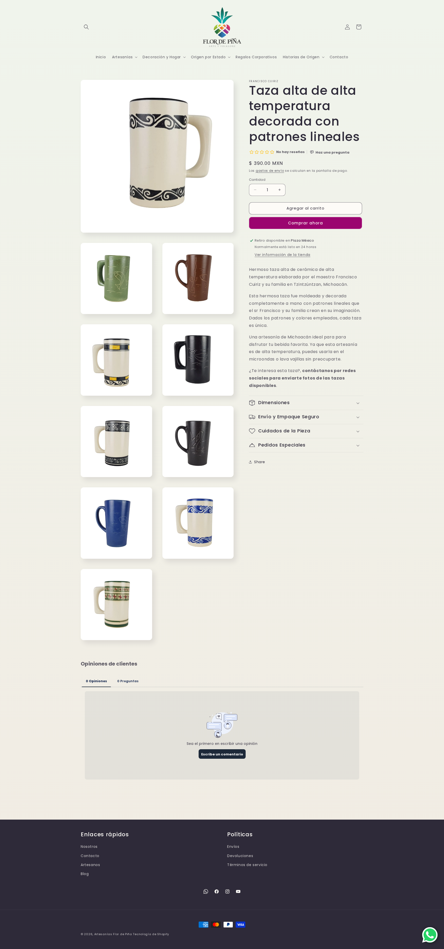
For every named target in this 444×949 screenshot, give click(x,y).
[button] (86, 27)
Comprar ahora (305, 223)
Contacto (90, 855)
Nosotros (89, 846)
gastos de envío (270, 170)
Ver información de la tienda (282, 254)
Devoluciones (240, 855)
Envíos (233, 846)
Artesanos (90, 864)
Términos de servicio (247, 864)
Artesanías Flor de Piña (113, 934)
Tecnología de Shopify (151, 934)
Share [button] (259, 461)
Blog (85, 873)
